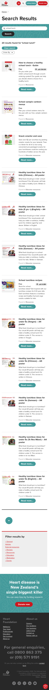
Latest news (30, 631)
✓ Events (8, 561)
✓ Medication (10, 558)
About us (6, 639)
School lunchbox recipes (30, 280)
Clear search (9, 48)
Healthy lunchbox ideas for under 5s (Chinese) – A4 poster (32, 361)
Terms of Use (36, 675)
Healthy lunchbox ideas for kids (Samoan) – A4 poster (32, 247)
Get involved (7, 636)
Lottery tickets (31, 3)
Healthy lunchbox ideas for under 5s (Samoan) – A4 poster (32, 400)
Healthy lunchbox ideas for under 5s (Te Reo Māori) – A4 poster (33, 440)
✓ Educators (9, 555)
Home (4, 12)
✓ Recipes (9, 550)
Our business (31, 628)
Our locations (31, 626)
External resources (12, 547)
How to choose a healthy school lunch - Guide (31, 64)
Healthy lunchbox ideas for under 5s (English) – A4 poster (32, 479)
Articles (8, 544)
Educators (6, 634)
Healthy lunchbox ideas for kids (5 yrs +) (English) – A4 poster (32, 209)
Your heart (7, 629)
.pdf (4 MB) (42, 284)
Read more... (27, 89)
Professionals (8, 632)
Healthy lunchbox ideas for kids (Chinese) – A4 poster (32, 173)
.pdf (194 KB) (41, 69)
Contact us (30, 633)
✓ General (8, 542)
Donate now (43, 3)
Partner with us (31, 636)
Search (8, 34)
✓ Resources (10, 553)
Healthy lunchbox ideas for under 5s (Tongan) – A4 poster (32, 322)
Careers (29, 623)
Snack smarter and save (30, 136)
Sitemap (43, 677)
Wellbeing (6, 627)
